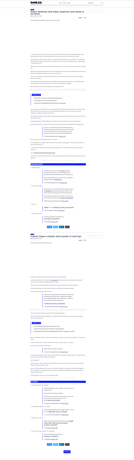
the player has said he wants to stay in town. (44, 152)
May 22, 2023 (62, 136)
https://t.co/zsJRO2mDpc (59, 303)
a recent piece (54, 280)
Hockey (32, 9)
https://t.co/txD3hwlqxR (61, 423)
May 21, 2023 (64, 306)
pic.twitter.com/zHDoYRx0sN (50, 424)
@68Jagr (46, 207)
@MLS (54, 423)
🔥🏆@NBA (70, 421)
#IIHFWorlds (48, 191)
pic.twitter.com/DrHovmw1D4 (67, 207)
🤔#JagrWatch (56, 207)
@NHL (46, 423)
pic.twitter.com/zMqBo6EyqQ (66, 197)
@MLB (50, 423)
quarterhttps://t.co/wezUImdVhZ (51, 218)
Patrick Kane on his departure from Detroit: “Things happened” (49, 328)
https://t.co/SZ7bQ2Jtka (61, 411)
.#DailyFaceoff (58, 179)
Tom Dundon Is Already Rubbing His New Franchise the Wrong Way (50, 103)
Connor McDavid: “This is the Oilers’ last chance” (45, 100)
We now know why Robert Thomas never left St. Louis (46, 326)
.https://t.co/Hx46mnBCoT (54, 400)
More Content (67, 451)
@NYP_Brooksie (49, 303)
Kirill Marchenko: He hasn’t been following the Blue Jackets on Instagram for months (54, 331)
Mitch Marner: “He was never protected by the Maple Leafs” (48, 98)
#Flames (63, 170)
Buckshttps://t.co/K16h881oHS (51, 436)
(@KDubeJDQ (52, 411)
